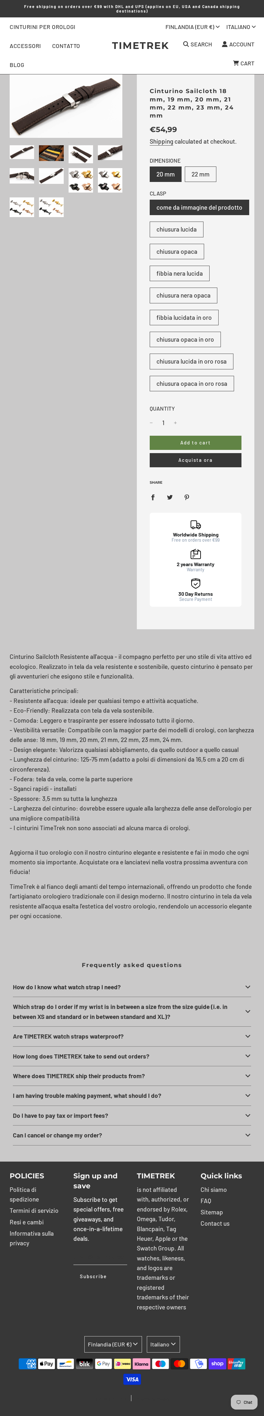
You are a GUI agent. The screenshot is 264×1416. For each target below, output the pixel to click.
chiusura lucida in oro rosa (191, 361)
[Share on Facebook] (153, 496)
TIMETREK (132, 46)
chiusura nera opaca (183, 295)
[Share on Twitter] (170, 496)
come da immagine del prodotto (199, 207)
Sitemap (212, 1212)
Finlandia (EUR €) (189, 26)
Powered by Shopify (153, 1399)
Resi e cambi (27, 1222)
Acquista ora (195, 460)
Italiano (238, 26)
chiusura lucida (176, 229)
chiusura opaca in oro (185, 339)
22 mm (201, 174)
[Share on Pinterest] (187, 496)
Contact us (215, 1223)
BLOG (17, 64)
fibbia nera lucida (179, 273)
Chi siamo (214, 1189)
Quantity (162, 408)
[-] (151, 422)
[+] (175, 422)
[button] (132, 987)
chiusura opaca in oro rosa (191, 383)
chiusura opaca (176, 251)
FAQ (206, 1200)
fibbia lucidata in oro (184, 317)
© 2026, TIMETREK (110, 1399)
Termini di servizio (34, 1210)
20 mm (165, 174)
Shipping (161, 141)
